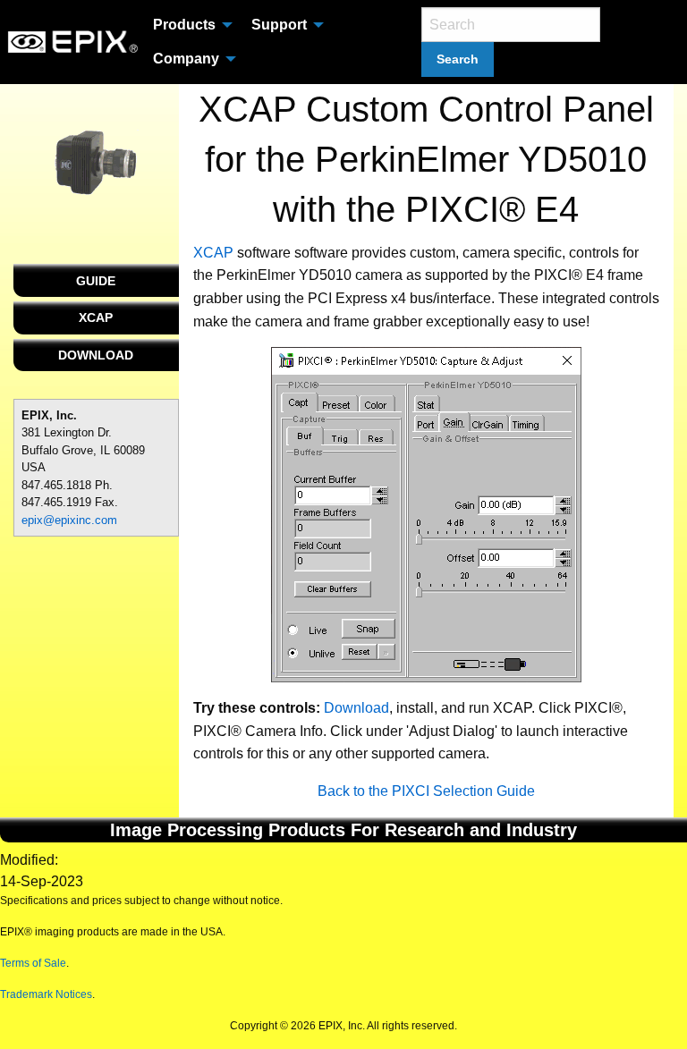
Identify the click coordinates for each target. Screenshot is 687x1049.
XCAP (96, 317)
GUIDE (95, 281)
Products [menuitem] (184, 24)
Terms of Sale (33, 963)
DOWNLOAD (95, 355)
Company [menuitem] (186, 58)
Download (356, 707)
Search (458, 59)
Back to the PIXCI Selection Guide (426, 791)
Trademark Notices (46, 994)
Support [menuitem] (279, 24)
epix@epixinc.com (69, 520)
